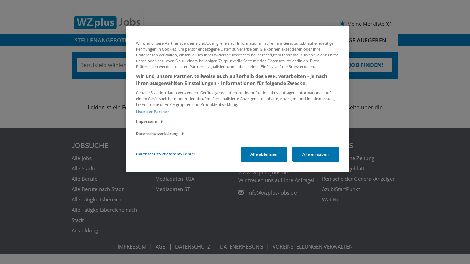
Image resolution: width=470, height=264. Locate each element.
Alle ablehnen (263, 154)
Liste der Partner (152, 111)
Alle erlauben (315, 154)
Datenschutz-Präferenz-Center (166, 153)
